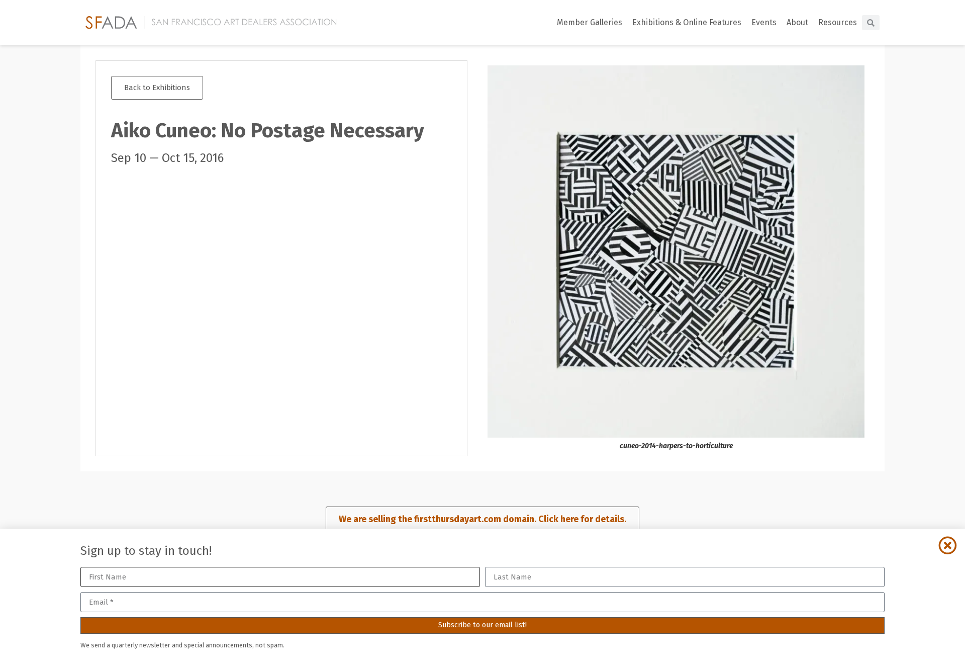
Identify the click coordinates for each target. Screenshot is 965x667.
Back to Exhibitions (157, 87)
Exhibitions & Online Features (686, 22)
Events (764, 22)
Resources (837, 22)
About (797, 22)
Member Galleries (589, 22)
